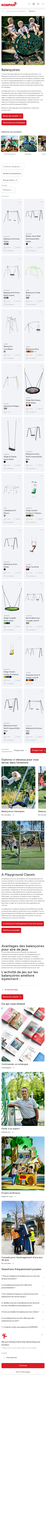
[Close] (42, 1334)
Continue (23, 1365)
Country (4, 1353)
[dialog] (23, 765)
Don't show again (23, 1372)
